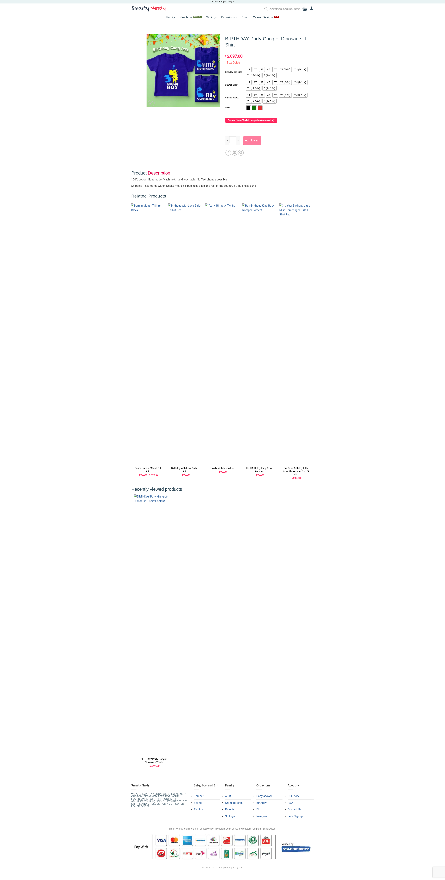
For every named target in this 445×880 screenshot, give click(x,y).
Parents (229, 809)
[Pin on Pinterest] (241, 153)
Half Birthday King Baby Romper (259, 470)
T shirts (198, 809)
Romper (198, 796)
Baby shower (264, 796)
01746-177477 (209, 867)
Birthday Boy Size (233, 72)
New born (186, 17)
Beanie (198, 802)
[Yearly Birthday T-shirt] (222, 333)
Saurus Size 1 (231, 85)
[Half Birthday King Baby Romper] (259, 333)
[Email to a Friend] (234, 153)
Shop (245, 17)
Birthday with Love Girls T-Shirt (185, 470)
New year (262, 816)
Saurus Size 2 (231, 97)
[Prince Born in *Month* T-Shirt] (148, 333)
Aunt (228, 796)
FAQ (290, 802)
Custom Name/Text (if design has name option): (251, 120)
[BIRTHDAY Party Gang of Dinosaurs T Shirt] (154, 624)
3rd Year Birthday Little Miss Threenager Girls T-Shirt (296, 471)
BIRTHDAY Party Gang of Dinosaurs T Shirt (154, 761)
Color (227, 107)
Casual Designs (263, 17)
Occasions (228, 17)
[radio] (248, 69)
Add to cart (252, 140)
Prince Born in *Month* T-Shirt (148, 470)
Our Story (293, 796)
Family (170, 17)
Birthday (261, 802)
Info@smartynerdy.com (231, 867)
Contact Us (294, 809)
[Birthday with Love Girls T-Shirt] (185, 333)
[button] (304, 9)
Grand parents (233, 802)
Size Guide (233, 62)
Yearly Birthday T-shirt (222, 468)
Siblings (211, 17)
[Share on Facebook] (228, 153)
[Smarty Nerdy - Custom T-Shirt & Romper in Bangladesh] (148, 9)
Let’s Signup (295, 816)
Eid (258, 809)
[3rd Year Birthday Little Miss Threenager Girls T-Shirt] (296, 333)
